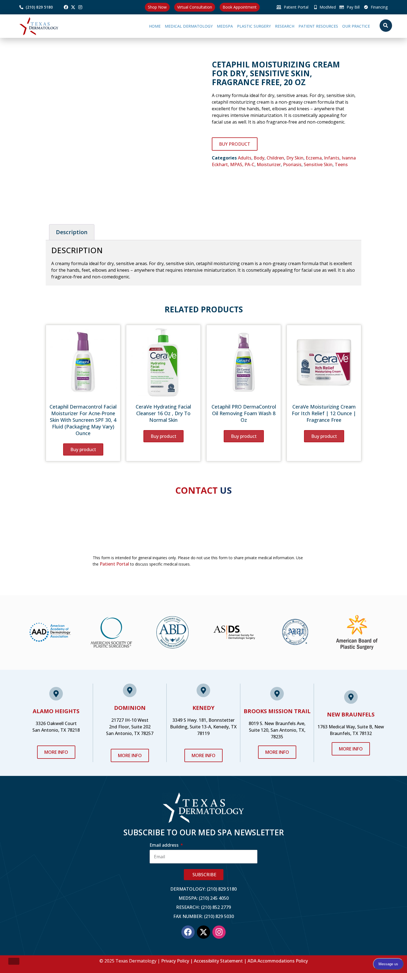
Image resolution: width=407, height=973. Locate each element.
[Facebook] (66, 7)
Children (275, 158)
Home (118, 26)
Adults (244, 158)
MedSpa (194, 26)
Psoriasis (292, 164)
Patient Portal (114, 564)
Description (71, 232)
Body (259, 158)
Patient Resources (306, 26)
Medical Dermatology (152, 26)
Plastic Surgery (229, 26)
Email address (165, 845)
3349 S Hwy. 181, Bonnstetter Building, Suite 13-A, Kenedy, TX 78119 (203, 726)
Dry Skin (294, 158)
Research (266, 26)
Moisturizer (269, 164)
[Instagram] (80, 7)
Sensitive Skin (318, 164)
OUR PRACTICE (350, 26)
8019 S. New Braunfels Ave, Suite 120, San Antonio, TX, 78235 (277, 730)
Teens (341, 164)
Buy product (234, 144)
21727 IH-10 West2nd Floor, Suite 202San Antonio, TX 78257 (129, 726)
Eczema (314, 158)
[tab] (71, 232)
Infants (331, 158)
